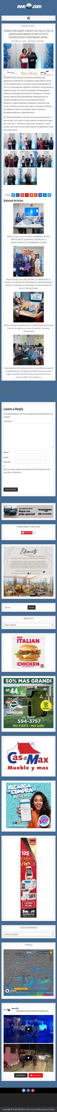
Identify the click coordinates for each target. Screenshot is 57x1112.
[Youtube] (32, 1090)
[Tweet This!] (13, 195)
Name (7, 452)
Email (6, 457)
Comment (8, 421)
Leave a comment (37, 41)
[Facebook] (28, 1090)
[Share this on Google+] (22, 195)
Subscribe (37, 1075)
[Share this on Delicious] (49, 195)
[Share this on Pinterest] (27, 195)
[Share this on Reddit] (31, 195)
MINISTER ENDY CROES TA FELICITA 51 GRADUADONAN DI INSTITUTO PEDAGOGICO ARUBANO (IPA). (28, 34)
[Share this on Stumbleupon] (36, 195)
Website (7, 462)
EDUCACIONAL (28, 26)
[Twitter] (23, 1090)
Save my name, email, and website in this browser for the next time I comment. (27, 470)
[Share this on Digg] (40, 195)
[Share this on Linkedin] (45, 195)
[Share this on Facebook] (18, 195)
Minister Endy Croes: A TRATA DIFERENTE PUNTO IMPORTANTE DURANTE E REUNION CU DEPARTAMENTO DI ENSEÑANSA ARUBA (28, 239)
